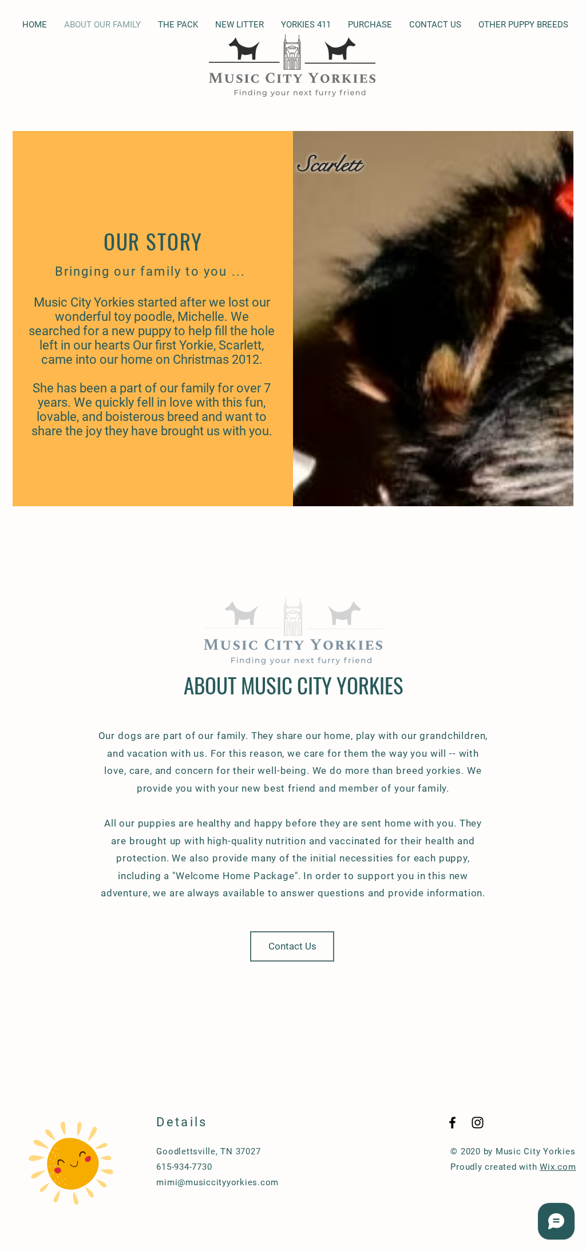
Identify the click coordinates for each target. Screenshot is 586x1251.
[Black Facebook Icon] (452, 1122)
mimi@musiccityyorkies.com (217, 1182)
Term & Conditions (342, 1151)
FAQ (311, 1167)
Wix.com (558, 1167)
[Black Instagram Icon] (477, 1122)
